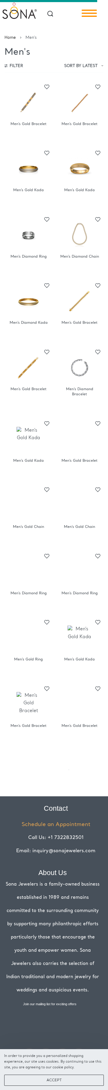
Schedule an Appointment (56, 824)
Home (10, 38)
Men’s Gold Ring (28, 659)
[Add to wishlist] (47, 87)
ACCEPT (54, 1080)
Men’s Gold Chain (28, 527)
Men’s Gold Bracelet (28, 124)
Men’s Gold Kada (28, 190)
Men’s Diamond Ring (28, 257)
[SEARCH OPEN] (50, 14)
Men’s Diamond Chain (79, 257)
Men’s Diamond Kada (29, 323)
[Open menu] (89, 13)
